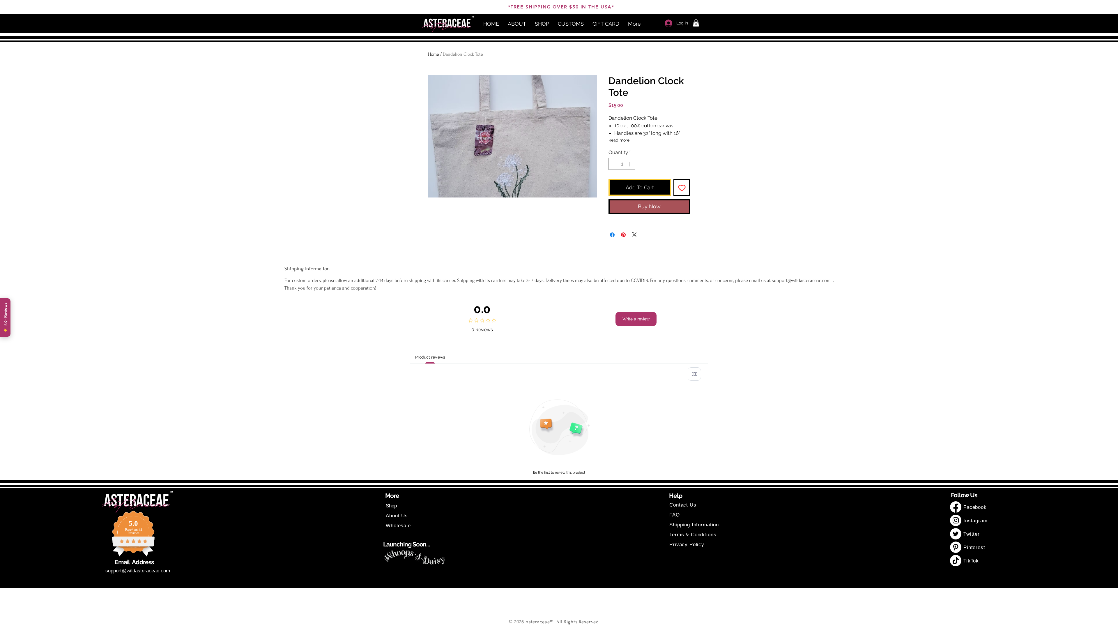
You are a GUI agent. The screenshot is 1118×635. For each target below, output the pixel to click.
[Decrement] (613, 164)
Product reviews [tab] (430, 357)
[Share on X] (634, 234)
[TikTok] (955, 560)
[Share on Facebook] (612, 234)
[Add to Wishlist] (681, 187)
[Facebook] (955, 507)
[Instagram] (955, 520)
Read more (618, 140)
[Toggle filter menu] (694, 374)
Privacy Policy (686, 544)
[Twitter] (955, 533)
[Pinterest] (955, 547)
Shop (391, 506)
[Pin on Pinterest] (623, 234)
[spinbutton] (622, 164)
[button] (696, 23)
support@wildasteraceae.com (137, 571)
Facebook (975, 507)
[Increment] (630, 164)
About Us (397, 515)
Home (433, 54)
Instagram (975, 520)
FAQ (674, 515)
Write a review (636, 319)
